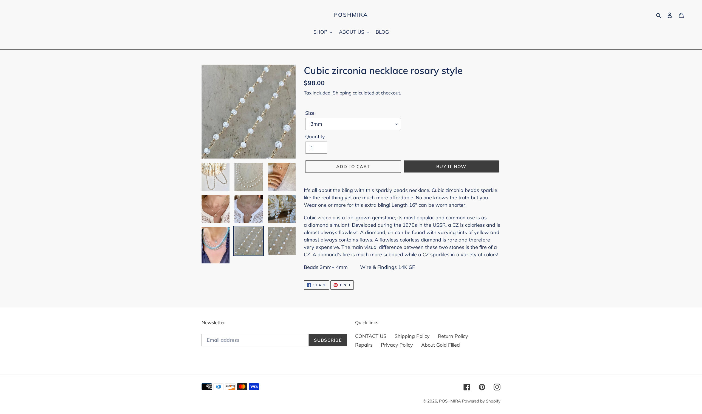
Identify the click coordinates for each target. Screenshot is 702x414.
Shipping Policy (412, 336)
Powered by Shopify (481, 401)
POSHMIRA (351, 15)
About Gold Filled (440, 345)
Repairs (364, 345)
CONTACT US (370, 336)
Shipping (342, 93)
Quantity (315, 136)
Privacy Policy (397, 345)
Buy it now (451, 166)
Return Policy (453, 336)
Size (310, 113)
